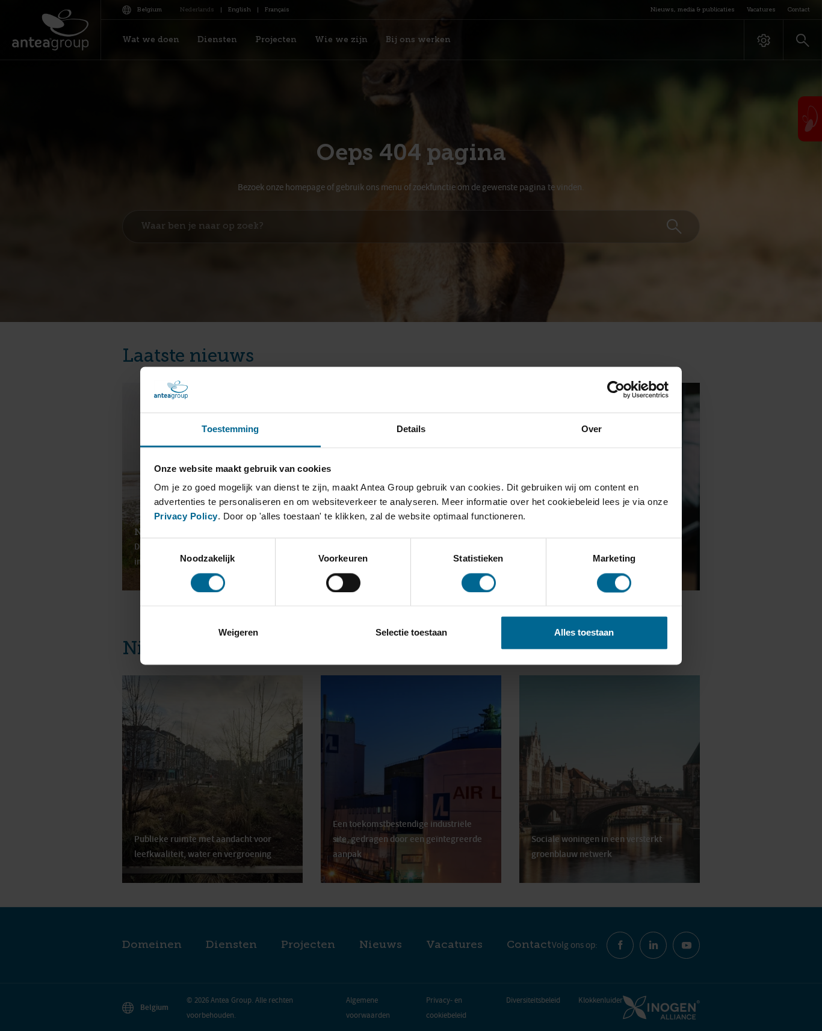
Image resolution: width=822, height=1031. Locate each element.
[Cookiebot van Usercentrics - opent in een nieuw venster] (616, 389)
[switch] (343, 582)
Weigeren (238, 633)
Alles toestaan (584, 633)
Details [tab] (411, 429)
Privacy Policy (186, 517)
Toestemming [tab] (230, 429)
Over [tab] (591, 429)
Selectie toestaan (411, 633)
